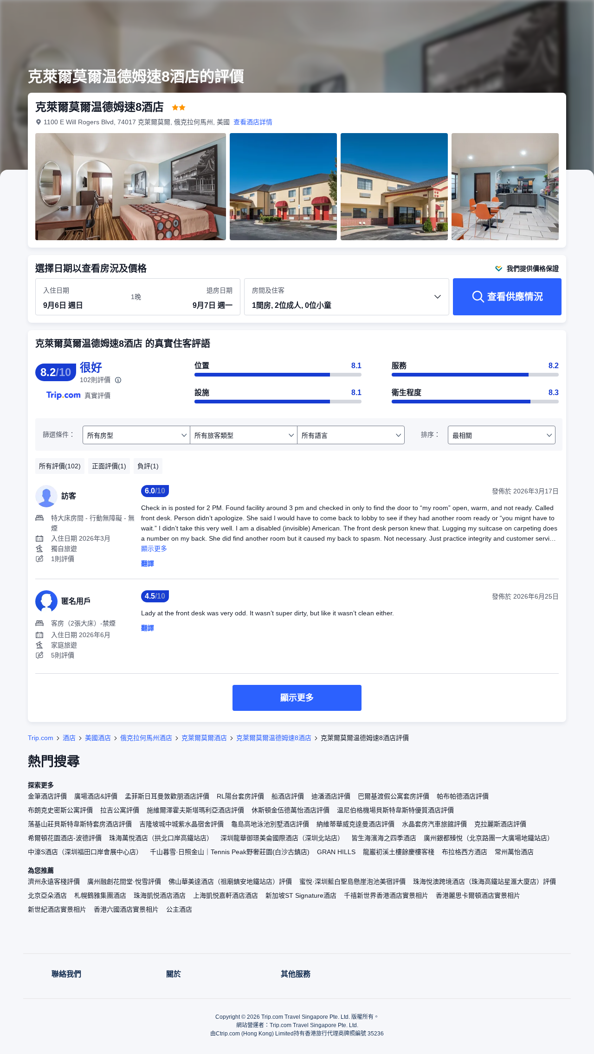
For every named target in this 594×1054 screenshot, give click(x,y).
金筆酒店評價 (47, 796)
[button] (531, 15)
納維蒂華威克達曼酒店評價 (355, 824)
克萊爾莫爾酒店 (204, 737)
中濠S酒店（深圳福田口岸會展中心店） (85, 852)
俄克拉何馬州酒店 (146, 737)
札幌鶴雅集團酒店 (100, 895)
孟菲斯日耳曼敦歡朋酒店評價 (167, 796)
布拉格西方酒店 (464, 852)
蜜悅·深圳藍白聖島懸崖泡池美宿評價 (352, 881)
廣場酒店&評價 (95, 796)
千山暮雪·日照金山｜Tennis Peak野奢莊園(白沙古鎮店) (230, 852)
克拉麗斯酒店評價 (500, 824)
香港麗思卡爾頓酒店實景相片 (478, 895)
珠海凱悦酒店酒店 (160, 895)
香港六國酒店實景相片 (126, 909)
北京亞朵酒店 (47, 895)
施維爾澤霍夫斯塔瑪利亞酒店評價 (195, 810)
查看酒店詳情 (252, 122)
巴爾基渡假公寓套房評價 (393, 796)
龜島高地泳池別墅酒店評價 (270, 824)
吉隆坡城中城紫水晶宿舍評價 (181, 824)
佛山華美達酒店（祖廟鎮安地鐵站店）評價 (230, 881)
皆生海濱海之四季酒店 (383, 838)
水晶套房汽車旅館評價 (434, 824)
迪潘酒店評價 (330, 796)
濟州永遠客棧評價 (54, 881)
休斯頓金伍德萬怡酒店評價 (290, 810)
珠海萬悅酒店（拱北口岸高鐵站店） (161, 838)
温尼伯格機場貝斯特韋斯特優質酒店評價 (395, 810)
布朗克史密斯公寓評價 (60, 810)
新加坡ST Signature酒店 (300, 895)
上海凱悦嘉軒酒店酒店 (225, 895)
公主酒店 (179, 909)
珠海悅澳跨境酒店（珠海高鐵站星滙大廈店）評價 (484, 881)
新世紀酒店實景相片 (57, 909)
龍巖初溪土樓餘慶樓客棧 (398, 852)
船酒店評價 (287, 796)
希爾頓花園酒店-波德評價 (65, 838)
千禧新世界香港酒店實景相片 (386, 895)
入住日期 (56, 290)
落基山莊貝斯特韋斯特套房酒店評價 (80, 824)
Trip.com (40, 737)
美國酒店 (98, 737)
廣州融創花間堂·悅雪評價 (124, 881)
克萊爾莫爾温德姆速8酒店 (273, 737)
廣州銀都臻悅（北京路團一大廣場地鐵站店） (489, 838)
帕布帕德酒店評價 (463, 796)
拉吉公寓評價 (119, 810)
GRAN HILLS (336, 852)
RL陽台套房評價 (240, 796)
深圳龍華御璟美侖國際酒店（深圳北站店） (282, 838)
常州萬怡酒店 (514, 852)
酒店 (69, 737)
